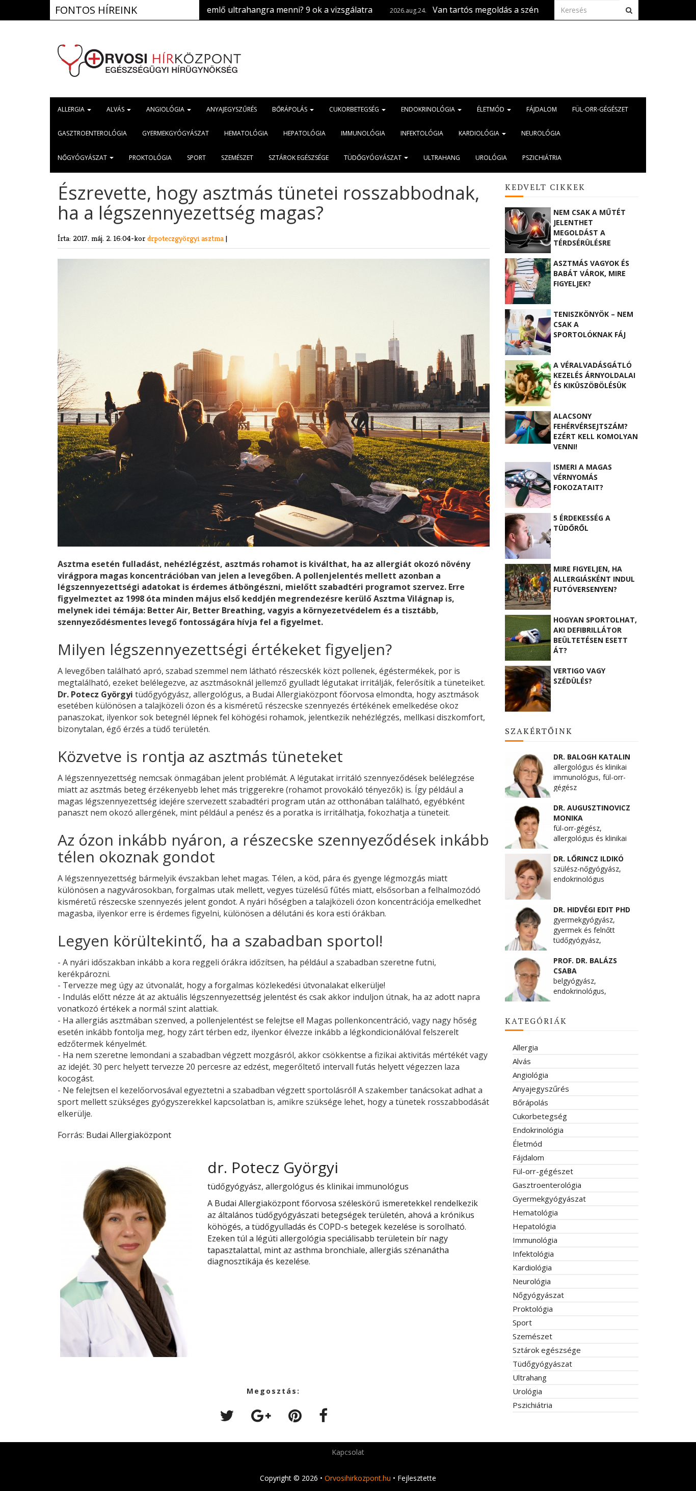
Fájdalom (541, 109)
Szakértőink (539, 731)
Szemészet (237, 157)
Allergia (72, 109)
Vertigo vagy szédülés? (579, 676)
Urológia (491, 157)
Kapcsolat (348, 1452)
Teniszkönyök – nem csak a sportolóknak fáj (593, 324)
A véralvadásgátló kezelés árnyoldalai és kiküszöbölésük (594, 375)
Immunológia (363, 133)
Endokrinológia (429, 109)
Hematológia (246, 133)
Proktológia (150, 157)
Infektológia (421, 133)
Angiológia (166, 109)
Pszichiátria (541, 157)
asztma (213, 238)
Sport (196, 157)
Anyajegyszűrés (231, 109)
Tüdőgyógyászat (373, 157)
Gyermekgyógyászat (175, 133)
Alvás (116, 109)
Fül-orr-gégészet (600, 109)
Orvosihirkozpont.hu (358, 1478)
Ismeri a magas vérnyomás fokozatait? (582, 477)
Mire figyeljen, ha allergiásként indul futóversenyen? (594, 579)
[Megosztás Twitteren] (227, 1415)
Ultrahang (441, 157)
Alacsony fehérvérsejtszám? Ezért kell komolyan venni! (595, 431)
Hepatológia (304, 133)
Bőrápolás (290, 109)
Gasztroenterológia (92, 133)
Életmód (491, 109)
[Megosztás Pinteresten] (295, 1415)
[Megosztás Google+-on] (261, 1415)
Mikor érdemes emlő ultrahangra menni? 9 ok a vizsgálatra (211, 9)
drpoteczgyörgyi (174, 238)
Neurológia (540, 133)
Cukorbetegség (355, 109)
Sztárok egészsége (299, 157)
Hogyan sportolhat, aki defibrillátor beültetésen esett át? (595, 635)
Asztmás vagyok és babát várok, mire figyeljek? (591, 273)
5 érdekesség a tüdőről (581, 523)
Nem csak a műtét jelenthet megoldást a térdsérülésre (589, 227)
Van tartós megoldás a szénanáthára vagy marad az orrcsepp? (503, 9)
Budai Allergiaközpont (128, 1135)
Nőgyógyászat (83, 157)
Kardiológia (480, 133)
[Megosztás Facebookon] (323, 1415)
